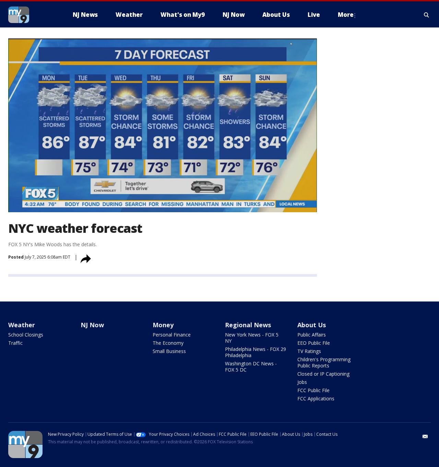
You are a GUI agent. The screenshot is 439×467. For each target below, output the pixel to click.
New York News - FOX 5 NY (251, 337)
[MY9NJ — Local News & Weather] (31, 15)
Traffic (15, 343)
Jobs (302, 382)
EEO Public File (313, 343)
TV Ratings (309, 351)
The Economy (168, 343)
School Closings (25, 334)
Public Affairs (311, 334)
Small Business (169, 351)
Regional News (248, 325)
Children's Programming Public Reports (324, 362)
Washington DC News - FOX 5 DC (251, 366)
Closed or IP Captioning (323, 374)
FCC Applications (315, 398)
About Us (311, 325)
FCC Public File (313, 390)
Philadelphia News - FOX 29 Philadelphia (255, 352)
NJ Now (92, 325)
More (346, 15)
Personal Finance (172, 334)
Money (163, 325)
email (425, 436)
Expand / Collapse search (427, 15)
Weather (21, 325)
